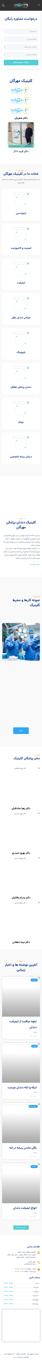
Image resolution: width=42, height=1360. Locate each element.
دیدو (15, 1357)
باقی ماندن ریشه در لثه (23, 1148)
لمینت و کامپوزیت (21, 715)
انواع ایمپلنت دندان (25, 1208)
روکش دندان (21, 721)
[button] (34, 564)
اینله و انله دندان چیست (22, 1088)
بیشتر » (35, 1032)
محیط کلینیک (21, 669)
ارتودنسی (21, 702)
